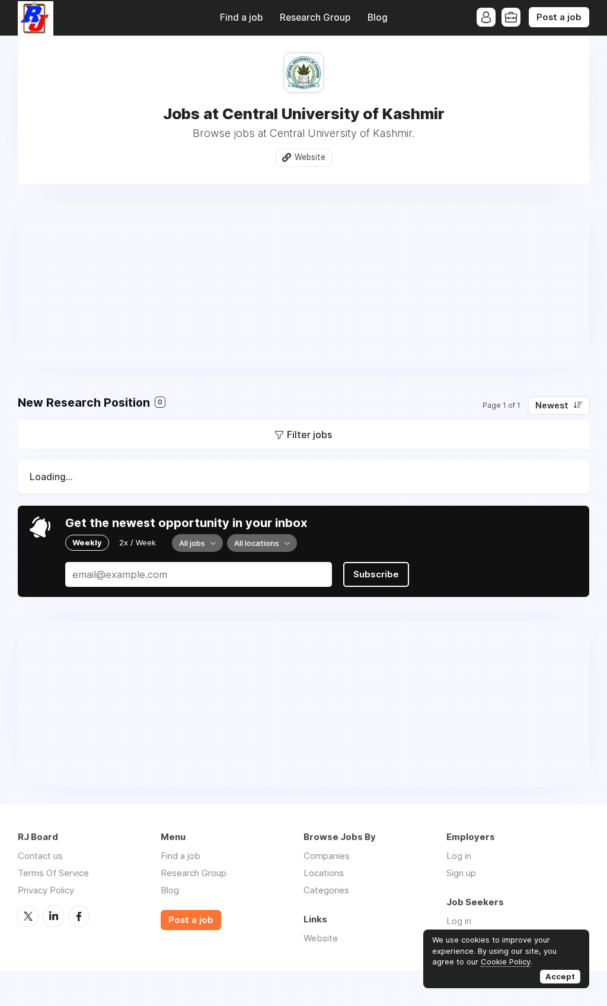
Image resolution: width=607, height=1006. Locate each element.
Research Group (315, 17)
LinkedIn (53, 916)
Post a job (559, 17)
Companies (327, 855)
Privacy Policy (46, 890)
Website (310, 157)
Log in (458, 855)
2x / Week (137, 542)
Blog (378, 17)
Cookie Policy (506, 961)
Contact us (40, 855)
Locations (324, 873)
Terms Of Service (53, 873)
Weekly (87, 542)
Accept (560, 976)
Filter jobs (309, 434)
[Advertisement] (303, 285)
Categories (326, 890)
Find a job (241, 17)
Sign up (461, 873)
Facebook (79, 916)
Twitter (28, 916)
